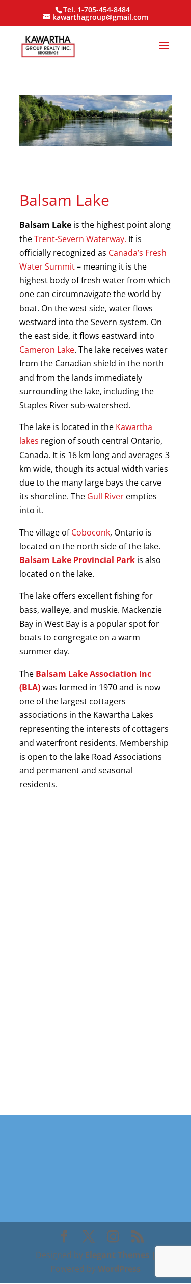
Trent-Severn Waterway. (80, 239)
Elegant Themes (117, 1255)
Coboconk (90, 532)
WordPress (119, 1268)
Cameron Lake (46, 349)
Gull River (105, 496)
